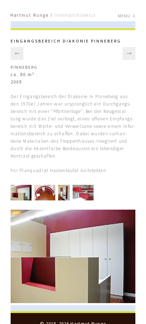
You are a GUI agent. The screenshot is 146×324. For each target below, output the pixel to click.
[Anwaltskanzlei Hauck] (17, 53)
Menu (125, 15)
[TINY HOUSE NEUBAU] (129, 53)
